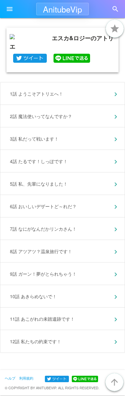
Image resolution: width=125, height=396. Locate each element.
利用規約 (26, 378)
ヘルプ (10, 378)
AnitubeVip (62, 9)
